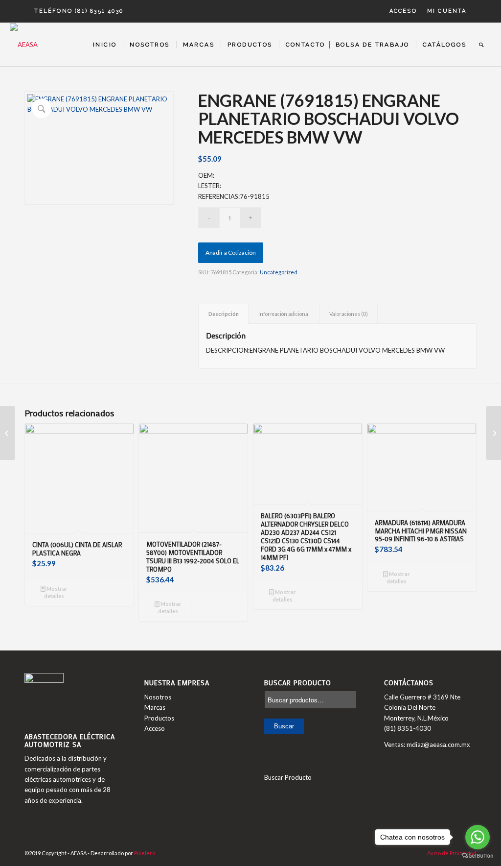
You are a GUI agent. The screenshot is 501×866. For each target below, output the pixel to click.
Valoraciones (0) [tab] (348, 314)
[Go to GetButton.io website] (477, 856)
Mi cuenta (447, 11)
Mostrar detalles (56, 592)
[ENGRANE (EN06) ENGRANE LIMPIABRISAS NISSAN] (7, 433)
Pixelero (144, 853)
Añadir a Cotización (230, 252)
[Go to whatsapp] (477, 837)
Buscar (284, 726)
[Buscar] (482, 44)
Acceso (403, 11)
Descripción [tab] (223, 314)
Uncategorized (278, 272)
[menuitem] (403, 11)
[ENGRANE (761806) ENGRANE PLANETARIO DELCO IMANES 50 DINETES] (493, 433)
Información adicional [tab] (284, 314)
